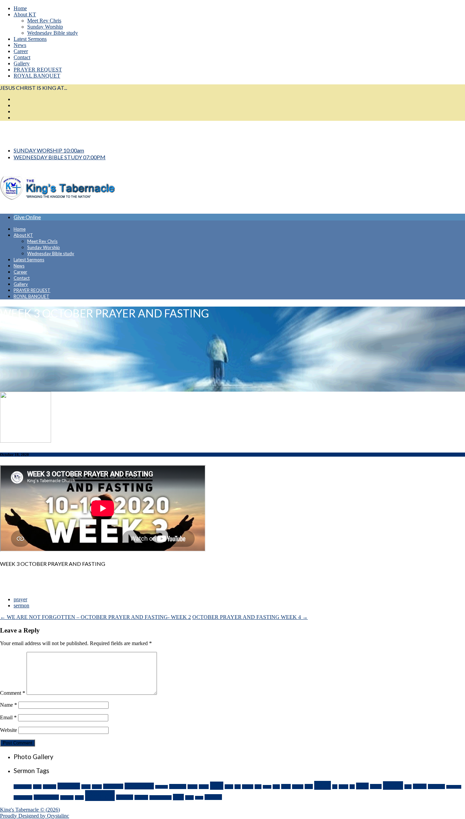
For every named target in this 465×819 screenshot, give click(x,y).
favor (229, 786)
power (393, 785)
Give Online (27, 217)
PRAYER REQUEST (38, 69)
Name (8, 705)
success (141, 797)
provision (453, 787)
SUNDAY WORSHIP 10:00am (49, 150)
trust (178, 797)
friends (247, 786)
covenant (177, 786)
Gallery (22, 63)
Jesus (322, 785)
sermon (21, 605)
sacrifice (67, 797)
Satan (79, 797)
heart (286, 786)
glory (267, 787)
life (352, 786)
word (189, 797)
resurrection (46, 797)
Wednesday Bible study (52, 33)
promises (436, 786)
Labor (343, 786)
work (199, 798)
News (20, 45)
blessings (69, 786)
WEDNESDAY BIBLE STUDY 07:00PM (60, 157)
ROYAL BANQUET (37, 76)
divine (192, 786)
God (276, 786)
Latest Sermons (30, 39)
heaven (297, 786)
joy (334, 786)
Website (8, 730)
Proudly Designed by (34, 816)
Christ (97, 786)
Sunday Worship (45, 27)
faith (216, 786)
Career (21, 51)
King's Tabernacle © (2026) (30, 810)
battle (37, 786)
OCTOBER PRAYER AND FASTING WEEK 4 (250, 617)
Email (8, 717)
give (258, 786)
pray (408, 786)
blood (86, 786)
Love (362, 786)
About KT (25, 14)
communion (139, 786)
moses (376, 786)
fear (238, 786)
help (309, 786)
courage (161, 787)
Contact (22, 57)
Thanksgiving (160, 797)
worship (213, 797)
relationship (23, 797)
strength (124, 797)
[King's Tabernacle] (57, 205)
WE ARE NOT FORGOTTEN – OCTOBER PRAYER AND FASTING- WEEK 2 (95, 617)
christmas (113, 786)
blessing (49, 786)
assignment (23, 786)
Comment (12, 693)
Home (20, 8)
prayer (20, 599)
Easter (204, 786)
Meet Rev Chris (44, 20)
